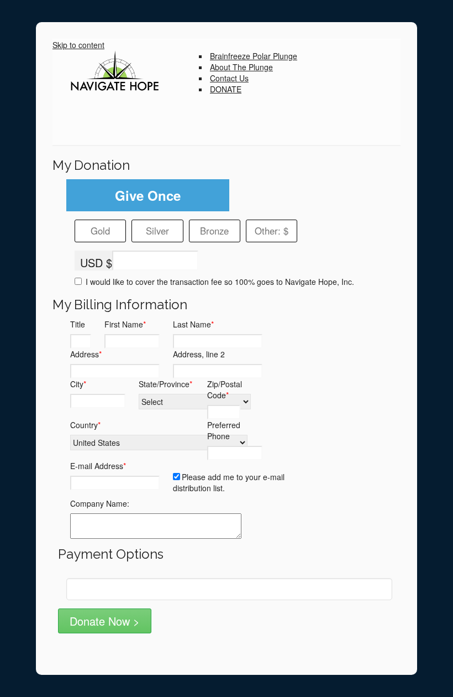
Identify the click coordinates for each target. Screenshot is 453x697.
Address (86, 354)
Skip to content (78, 44)
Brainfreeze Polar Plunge (253, 55)
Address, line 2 (199, 354)
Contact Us (229, 78)
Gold (100, 230)
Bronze (214, 230)
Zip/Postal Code (224, 389)
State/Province (165, 383)
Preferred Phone (223, 430)
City (78, 383)
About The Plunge (241, 66)
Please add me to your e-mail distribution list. (229, 482)
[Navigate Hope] (125, 71)
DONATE (225, 89)
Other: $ (271, 230)
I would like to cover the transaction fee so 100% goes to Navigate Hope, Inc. (218, 281)
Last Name (193, 324)
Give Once (148, 195)
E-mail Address (98, 465)
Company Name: (99, 503)
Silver (157, 230)
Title (77, 324)
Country (85, 424)
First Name (125, 324)
